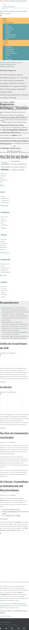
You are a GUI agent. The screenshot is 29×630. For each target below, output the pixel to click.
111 (2, 616)
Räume (12, 324)
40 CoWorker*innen (6, 307)
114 (7, 616)
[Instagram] (15, 1)
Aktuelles (13, 353)
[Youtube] (3, 1)
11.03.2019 (2, 442)
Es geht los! (6, 387)
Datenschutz (11, 624)
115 (9, 616)
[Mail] (25, 1)
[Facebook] (9, 1)
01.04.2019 (2, 392)
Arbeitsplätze (6, 312)
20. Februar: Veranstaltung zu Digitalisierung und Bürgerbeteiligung (14, 485)
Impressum (2, 624)
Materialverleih (18, 338)
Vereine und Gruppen (7, 322)
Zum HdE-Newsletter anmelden (9, 6)
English (4, 4)
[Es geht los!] (11, 411)
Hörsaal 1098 (7, 511)
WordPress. (19, 626)
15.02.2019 (2, 495)
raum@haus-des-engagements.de (18, 474)
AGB (17, 624)
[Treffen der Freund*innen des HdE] (12, 365)
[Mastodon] (21, 1)
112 (3, 616)
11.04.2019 (2, 353)
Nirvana (14, 626)
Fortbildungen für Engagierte (20, 332)
